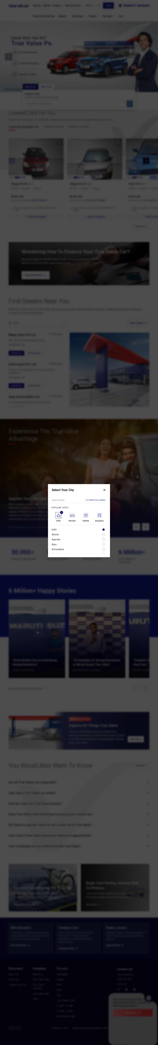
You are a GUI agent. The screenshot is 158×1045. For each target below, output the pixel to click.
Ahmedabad (58, 549)
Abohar (55, 534)
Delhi (54, 529)
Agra (54, 544)
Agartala (56, 539)
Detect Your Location (97, 500)
